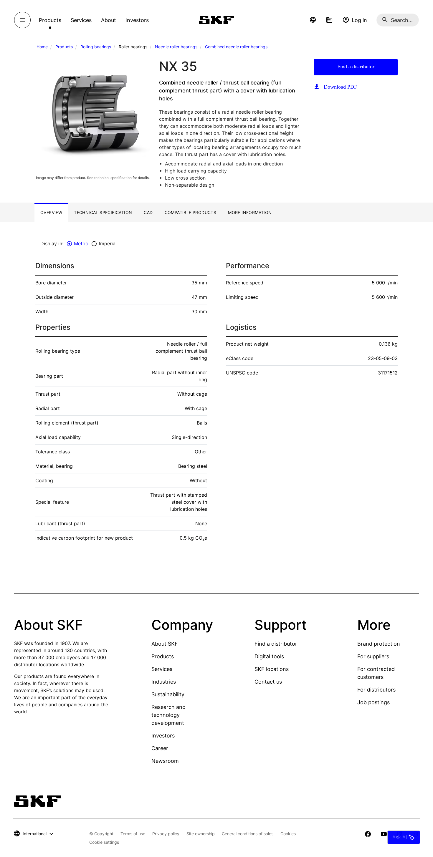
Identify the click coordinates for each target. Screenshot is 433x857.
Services (161, 669)
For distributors (376, 690)
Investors (163, 735)
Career (159, 748)
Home (42, 46)
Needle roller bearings (176, 46)
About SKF (164, 644)
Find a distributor (355, 66)
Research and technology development (168, 715)
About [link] (108, 20)
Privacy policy (165, 833)
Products (64, 46)
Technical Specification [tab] (103, 212)
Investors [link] (137, 20)
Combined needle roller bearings (236, 46)
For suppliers (373, 656)
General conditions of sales (247, 833)
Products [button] (50, 20)
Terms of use (132, 833)
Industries (163, 682)
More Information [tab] (250, 212)
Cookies (288, 833)
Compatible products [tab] (190, 212)
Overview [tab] (51, 212)
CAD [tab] (148, 212)
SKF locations (271, 669)
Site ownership (200, 833)
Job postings (373, 702)
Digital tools (269, 656)
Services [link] (81, 20)
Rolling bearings (95, 46)
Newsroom (165, 761)
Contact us (268, 682)
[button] (312, 20)
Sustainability (167, 694)
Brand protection (378, 644)
